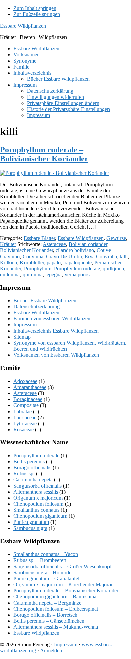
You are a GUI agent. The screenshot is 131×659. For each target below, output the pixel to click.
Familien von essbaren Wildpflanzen (51, 318)
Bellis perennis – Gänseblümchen (48, 621)
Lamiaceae (24, 417)
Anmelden (51, 650)
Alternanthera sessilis (35, 492)
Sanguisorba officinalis (37, 486)
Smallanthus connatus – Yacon (45, 554)
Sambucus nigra (30, 528)
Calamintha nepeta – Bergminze (47, 603)
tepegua (53, 274)
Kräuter (8, 244)
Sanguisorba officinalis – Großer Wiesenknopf (62, 566)
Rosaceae (23, 429)
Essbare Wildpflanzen (23, 26)
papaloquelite (77, 262)
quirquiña (33, 274)
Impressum (25, 324)
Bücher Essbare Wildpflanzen (44, 300)
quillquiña (113, 268)
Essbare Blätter (39, 238)
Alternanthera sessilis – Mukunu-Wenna (55, 627)
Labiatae (22, 411)
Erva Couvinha (101, 256)
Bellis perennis (29, 461)
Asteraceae (54, 244)
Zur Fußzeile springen (36, 14)
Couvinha (33, 256)
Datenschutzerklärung (36, 306)
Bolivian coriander (88, 244)
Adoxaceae (25, 381)
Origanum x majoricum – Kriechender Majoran (63, 584)
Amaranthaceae (29, 387)
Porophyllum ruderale (77, 268)
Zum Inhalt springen (34, 8)
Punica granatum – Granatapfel (46, 578)
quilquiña (10, 274)
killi (124, 256)
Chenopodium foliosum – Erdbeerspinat (55, 609)
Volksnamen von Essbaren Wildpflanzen (56, 355)
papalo (54, 262)
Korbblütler (32, 262)
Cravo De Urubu (64, 256)
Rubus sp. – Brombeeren (39, 560)
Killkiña (8, 262)
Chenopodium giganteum (40, 516)
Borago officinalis (32, 467)
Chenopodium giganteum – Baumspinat (55, 596)
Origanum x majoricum (38, 498)
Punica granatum (31, 522)
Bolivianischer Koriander (26, 250)
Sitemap (22, 337)
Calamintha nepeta (33, 479)
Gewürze (116, 238)
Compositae (26, 405)
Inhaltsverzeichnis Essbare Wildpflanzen (56, 331)
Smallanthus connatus (36, 510)
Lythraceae (25, 423)
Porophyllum (37, 268)
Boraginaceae (27, 399)
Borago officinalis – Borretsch (45, 615)
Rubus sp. (24, 473)
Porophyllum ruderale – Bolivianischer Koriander (44, 154)
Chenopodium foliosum (38, 504)
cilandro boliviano (75, 250)
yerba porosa (78, 274)
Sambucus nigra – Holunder (43, 572)
